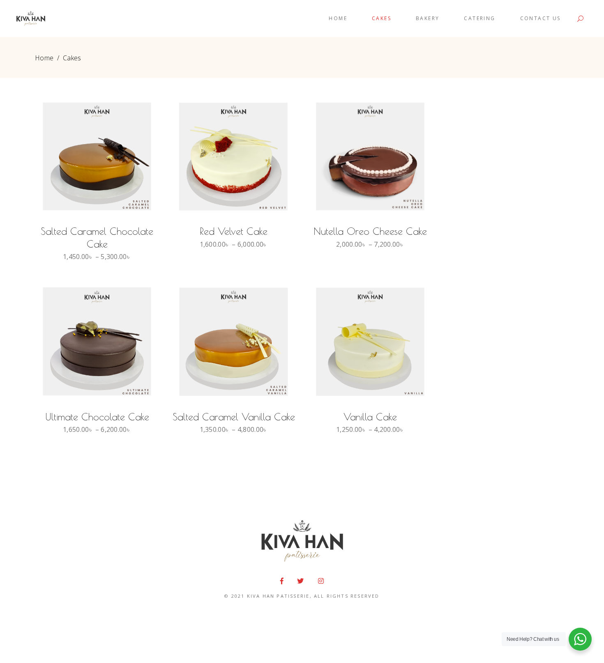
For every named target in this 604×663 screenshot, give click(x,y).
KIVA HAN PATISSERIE (278, 596)
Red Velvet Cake (233, 231)
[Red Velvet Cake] (233, 156)
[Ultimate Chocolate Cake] (97, 342)
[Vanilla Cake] (370, 342)
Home (44, 57)
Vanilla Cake (370, 416)
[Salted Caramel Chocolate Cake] (97, 156)
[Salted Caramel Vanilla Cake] (233, 342)
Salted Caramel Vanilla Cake (234, 416)
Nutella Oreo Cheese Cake (370, 231)
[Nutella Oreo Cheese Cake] (370, 156)
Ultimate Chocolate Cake (97, 416)
